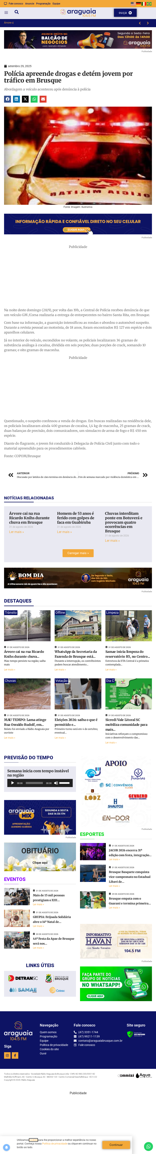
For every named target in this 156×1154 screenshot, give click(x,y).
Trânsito (11, 613)
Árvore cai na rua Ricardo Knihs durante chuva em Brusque (29, 517)
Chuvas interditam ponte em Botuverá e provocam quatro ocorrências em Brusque (123, 522)
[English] (133, 3)
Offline (60, 613)
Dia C (110, 681)
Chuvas (10, 681)
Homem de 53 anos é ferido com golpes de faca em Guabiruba (75, 517)
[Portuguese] (149, 3)
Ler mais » (16, 532)
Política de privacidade (54, 1143)
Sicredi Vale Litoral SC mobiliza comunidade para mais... (126, 724)
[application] (40, 783)
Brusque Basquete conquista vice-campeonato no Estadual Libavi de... (130, 877)
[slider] (65, 782)
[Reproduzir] (13, 783)
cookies (33, 1140)
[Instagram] (7, 1055)
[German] (138, 3)
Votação (61, 681)
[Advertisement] (78, 277)
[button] (7, 99)
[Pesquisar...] (16, 12)
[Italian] (144, 3)
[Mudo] (56, 783)
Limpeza (112, 613)
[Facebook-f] (15, 1055)
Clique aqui (40, 862)
